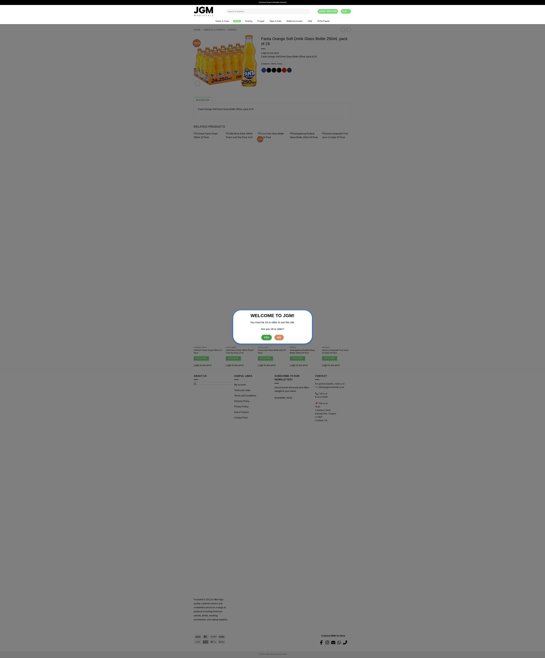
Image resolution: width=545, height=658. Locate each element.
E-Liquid (260, 21)
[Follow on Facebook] (344, 2)
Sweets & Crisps (222, 21)
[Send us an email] (350, 2)
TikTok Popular (323, 21)
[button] (346, 11)
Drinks (237, 21)
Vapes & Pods (275, 21)
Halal (310, 21)
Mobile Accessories (295, 21)
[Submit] (307, 11)
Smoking (248, 21)
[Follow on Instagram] (347, 2)
